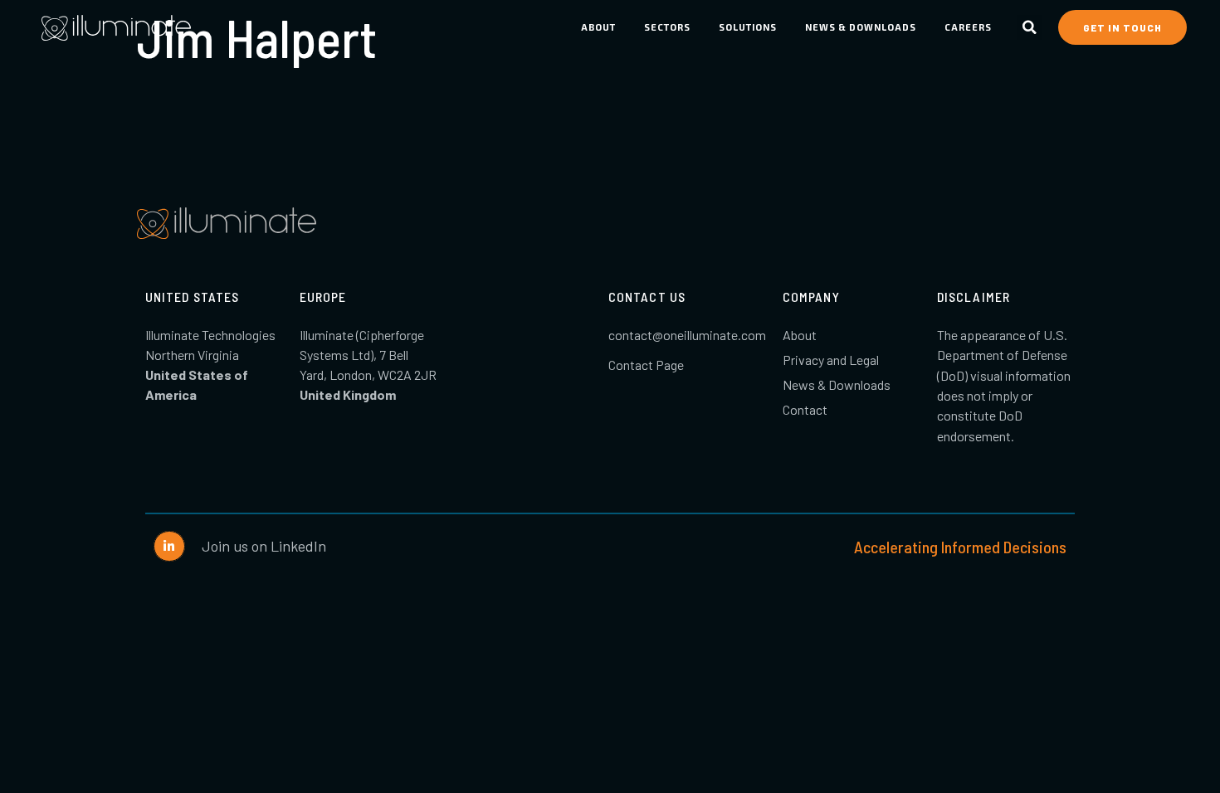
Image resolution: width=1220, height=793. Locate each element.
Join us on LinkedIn (264, 546)
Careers (968, 27)
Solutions (748, 27)
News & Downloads (860, 27)
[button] (1029, 27)
